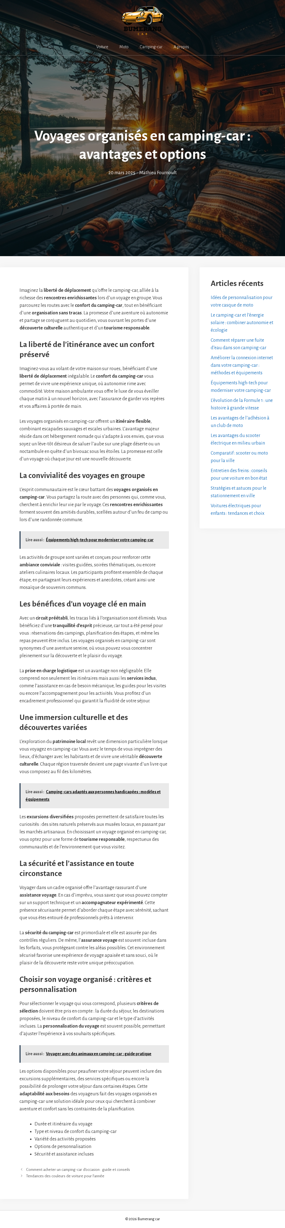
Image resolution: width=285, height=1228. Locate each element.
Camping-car (151, 47)
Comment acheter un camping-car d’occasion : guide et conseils (78, 1170)
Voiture (102, 47)
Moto (124, 47)
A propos (181, 47)
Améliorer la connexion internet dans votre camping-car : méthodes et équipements (242, 365)
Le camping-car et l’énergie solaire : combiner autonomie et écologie (242, 323)
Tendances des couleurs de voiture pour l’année (65, 1176)
